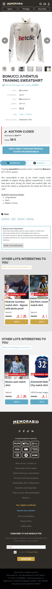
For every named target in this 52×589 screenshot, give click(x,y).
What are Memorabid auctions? (15, 267)
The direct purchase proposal (26, 478)
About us (26, 497)
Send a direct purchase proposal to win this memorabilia (26, 150)
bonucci (21, 219)
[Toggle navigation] (4, 4)
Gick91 (35, 85)
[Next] (49, 300)
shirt (13, 219)
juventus (5, 219)
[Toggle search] (41, 4)
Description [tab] (15, 163)
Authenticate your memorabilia (26, 473)
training (30, 219)
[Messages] (45, 4)
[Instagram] (19, 431)
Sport (9, 9)
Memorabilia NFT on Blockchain (26, 483)
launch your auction (26, 510)
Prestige (26, 9)
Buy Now (42, 9)
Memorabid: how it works (26, 468)
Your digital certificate (26, 505)
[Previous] (2, 300)
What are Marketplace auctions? (16, 347)
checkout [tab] (41, 163)
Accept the (28, 552)
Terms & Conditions (26, 516)
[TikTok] (28, 431)
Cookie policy (26, 526)
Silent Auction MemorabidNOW (26, 493)
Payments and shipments (26, 488)
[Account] (49, 4)
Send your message (13, 245)
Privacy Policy (26, 521)
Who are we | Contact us (26, 463)
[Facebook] (23, 431)
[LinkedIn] (32, 431)
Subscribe (26, 559)
